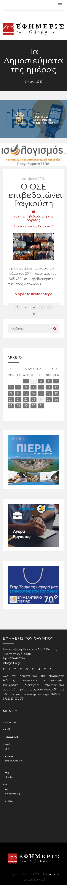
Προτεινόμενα (25, 226)
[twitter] (25, 307)
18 (48, 393)
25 (48, 399)
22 (26, 399)
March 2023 (34, 369)
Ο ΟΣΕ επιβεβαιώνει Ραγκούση (35, 195)
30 (33, 406)
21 (18, 399)
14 (18, 393)
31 (41, 406)
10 (41, 387)
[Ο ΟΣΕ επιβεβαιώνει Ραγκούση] (33, 246)
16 (33, 393)
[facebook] (17, 307)
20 (10, 399)
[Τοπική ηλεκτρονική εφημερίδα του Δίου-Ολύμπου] (33, 29)
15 (25, 393)
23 (33, 399)
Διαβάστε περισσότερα (33, 294)
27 (10, 406)
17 (41, 393)
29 (26, 406)
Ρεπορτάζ (45, 226)
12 (56, 387)
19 (56, 393)
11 (49, 387)
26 (56, 399)
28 (18, 406)
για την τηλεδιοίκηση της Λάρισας (33, 218)
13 (10, 393)
